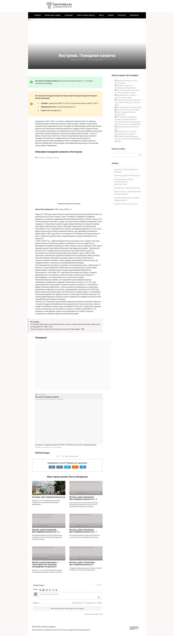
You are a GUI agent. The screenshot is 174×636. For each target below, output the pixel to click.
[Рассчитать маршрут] (40, 395)
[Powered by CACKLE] (99, 585)
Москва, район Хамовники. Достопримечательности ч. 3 (83, 498)
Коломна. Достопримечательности (48, 497)
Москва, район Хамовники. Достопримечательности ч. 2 (46, 531)
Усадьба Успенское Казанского (126, 204)
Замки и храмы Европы (86, 15)
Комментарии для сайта (94, 614)
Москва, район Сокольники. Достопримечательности (82, 563)
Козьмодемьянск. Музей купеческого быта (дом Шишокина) (123, 181)
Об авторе (122, 15)
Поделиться (78, 603)
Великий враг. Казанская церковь (127, 188)
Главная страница (87, 51)
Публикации (134, 15)
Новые (35, 603)
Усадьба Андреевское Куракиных (127, 176)
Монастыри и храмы (53, 15)
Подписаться (90, 603)
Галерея (111, 15)
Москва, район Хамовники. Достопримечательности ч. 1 (83, 531)
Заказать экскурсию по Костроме (48, 447)
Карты (101, 15)
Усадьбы (37, 15)
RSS (100, 603)
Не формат (69, 15)
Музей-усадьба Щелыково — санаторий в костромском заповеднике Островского (45, 564)
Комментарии (38, 585)
